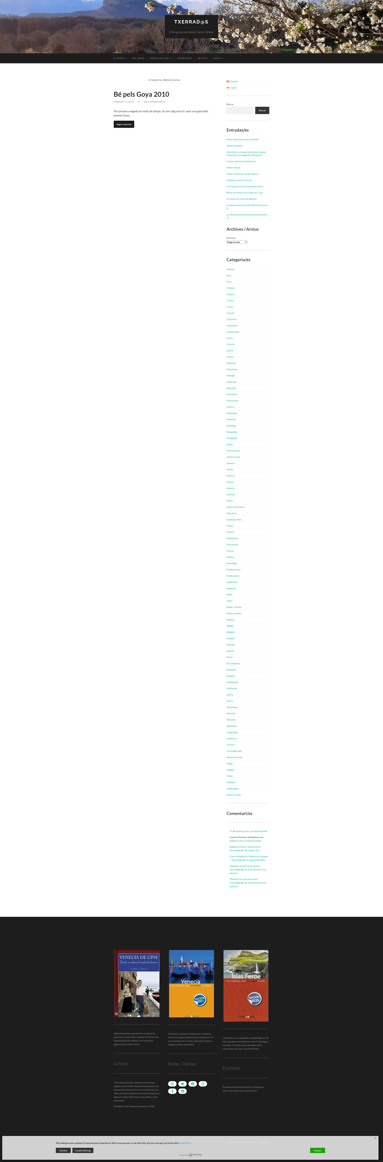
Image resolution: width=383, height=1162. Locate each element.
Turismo (231, 744)
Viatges (230, 769)
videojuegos (233, 788)
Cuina (230, 338)
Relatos (202, 58)
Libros (230, 500)
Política (230, 557)
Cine (229, 281)
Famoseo (231, 419)
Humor (230, 481)
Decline (63, 1150)
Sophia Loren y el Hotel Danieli (251, 831)
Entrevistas (184, 58)
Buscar (230, 104)
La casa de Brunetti (255, 859)
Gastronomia (233, 450)
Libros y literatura (236, 506)
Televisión (232, 725)
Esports (230, 406)
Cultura (230, 344)
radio (229, 600)
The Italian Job (251, 850)
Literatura (232, 513)
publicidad (232, 582)
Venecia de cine (159, 58)
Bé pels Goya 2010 (141, 94)
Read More (185, 1142)
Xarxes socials (234, 794)
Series (230, 657)
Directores (232, 369)
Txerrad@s (191, 22)
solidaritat (232, 688)
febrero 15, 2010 (124, 101)
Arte (229, 275)
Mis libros (138, 58)
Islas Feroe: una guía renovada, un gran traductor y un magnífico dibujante (246, 153)
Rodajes (231, 638)
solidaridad (232, 682)
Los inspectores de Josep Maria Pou (245, 186)
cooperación (233, 331)
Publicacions (233, 575)
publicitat (231, 588)
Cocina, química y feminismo (241, 161)
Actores (231, 269)
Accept (317, 1150)
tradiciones (232, 732)
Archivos (231, 237)
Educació (231, 388)
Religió (230, 625)
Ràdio (229, 594)
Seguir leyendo (124, 124)
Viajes (216, 58)
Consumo (232, 319)
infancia (231, 488)
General (231, 463)
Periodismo (232, 544)
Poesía (230, 550)
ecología (231, 375)
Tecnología (232, 707)
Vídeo (230, 775)
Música (230, 531)
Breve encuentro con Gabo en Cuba (245, 192)
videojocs (231, 782)
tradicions (232, 738)
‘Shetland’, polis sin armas (239, 180)
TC (138, 101)
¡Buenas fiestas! (235, 145)
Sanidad (231, 644)
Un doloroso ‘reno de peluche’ (242, 198)
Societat (231, 675)
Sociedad (231, 669)
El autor (119, 58)
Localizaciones (234, 519)
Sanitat (230, 650)
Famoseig (231, 413)
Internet (231, 494)
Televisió (231, 713)
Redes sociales (234, 613)
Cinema (230, 287)
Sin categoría (233, 663)
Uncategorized (234, 750)
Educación (232, 394)
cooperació (232, 325)
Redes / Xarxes (234, 607)
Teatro (230, 700)
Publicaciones (234, 569)
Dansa (230, 350)
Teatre (230, 694)
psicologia (232, 563)
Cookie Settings (83, 1150)
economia (232, 381)
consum (231, 312)
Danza (230, 356)
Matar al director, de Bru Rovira (243, 173)
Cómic (230, 306)
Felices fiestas (234, 167)
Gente (230, 469)
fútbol (230, 444)
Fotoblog (231, 425)
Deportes (231, 363)
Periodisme (232, 538)
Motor (230, 525)
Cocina (230, 300)
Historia (231, 475)
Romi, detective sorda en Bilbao (243, 139)
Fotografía (232, 431)
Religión (231, 632)
